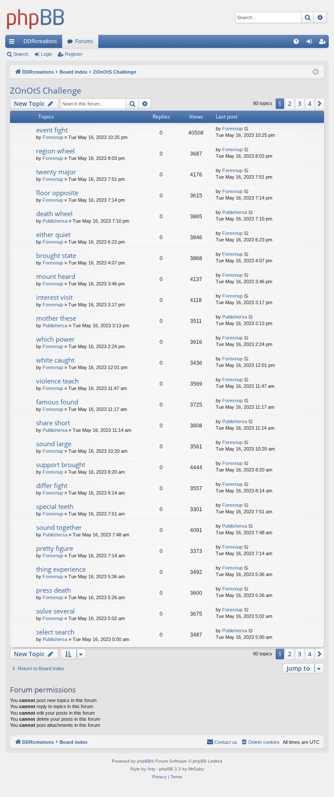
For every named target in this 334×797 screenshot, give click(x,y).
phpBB (144, 761)
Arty (151, 768)
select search (55, 631)
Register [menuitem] (324, 43)
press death (53, 590)
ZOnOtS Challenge (45, 90)
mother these (56, 318)
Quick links (13, 43)
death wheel (54, 213)
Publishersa (55, 221)
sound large (53, 443)
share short (53, 422)
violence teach (57, 380)
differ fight (51, 485)
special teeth (54, 506)
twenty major (56, 171)
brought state (56, 255)
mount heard (55, 276)
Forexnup (53, 137)
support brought (60, 464)
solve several (55, 611)
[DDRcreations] (35, 17)
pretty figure (54, 548)
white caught (55, 360)
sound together (59, 527)
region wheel (55, 150)
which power (55, 339)
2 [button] (289, 103)
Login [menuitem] (311, 43)
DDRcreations (40, 41)
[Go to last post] (247, 128)
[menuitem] (296, 41)
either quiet (53, 234)
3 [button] (299, 103)
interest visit (54, 297)
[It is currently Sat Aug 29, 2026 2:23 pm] (315, 72)
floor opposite (57, 192)
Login (46, 54)
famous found (57, 401)
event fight (52, 129)
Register (74, 54)
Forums (84, 41)
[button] (319, 103)
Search (20, 54)
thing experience (61, 569)
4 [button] (309, 103)
